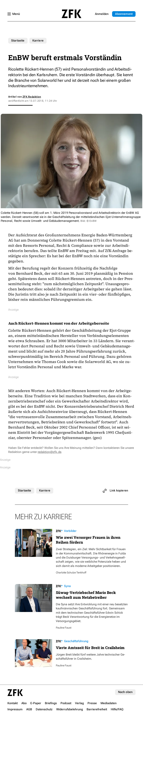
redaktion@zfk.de (49, 452)
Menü (16, 14)
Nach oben (125, 692)
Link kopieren (119, 490)
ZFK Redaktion (32, 96)
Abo (124, 14)
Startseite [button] (71, 13)
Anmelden (102, 14)
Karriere (38, 40)
